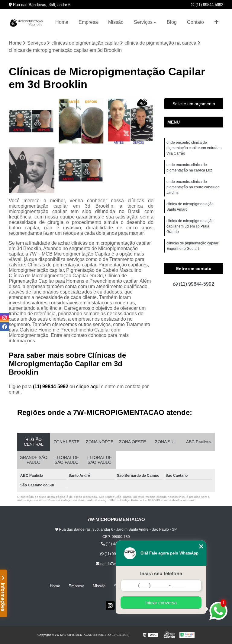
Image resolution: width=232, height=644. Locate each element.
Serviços (143, 22)
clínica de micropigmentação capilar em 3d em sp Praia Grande (190, 226)
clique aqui (88, 386)
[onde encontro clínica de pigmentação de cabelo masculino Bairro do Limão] (32, 121)
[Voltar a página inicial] (27, 22)
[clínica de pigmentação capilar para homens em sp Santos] (81, 121)
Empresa (88, 22)
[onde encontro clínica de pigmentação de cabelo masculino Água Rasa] (81, 170)
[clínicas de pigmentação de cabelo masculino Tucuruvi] (32, 170)
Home (61, 22)
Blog (172, 22)
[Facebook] (4, 326)
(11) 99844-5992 (208, 4)
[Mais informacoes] (216, 22)
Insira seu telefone (161, 573)
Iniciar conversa (161, 602)
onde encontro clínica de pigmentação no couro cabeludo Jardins (193, 187)
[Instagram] (110, 605)
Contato (195, 22)
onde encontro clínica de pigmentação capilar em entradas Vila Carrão (193, 148)
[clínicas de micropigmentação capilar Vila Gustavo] (130, 121)
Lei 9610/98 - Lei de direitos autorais (168, 500)
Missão (116, 22)
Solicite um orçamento (193, 103)
